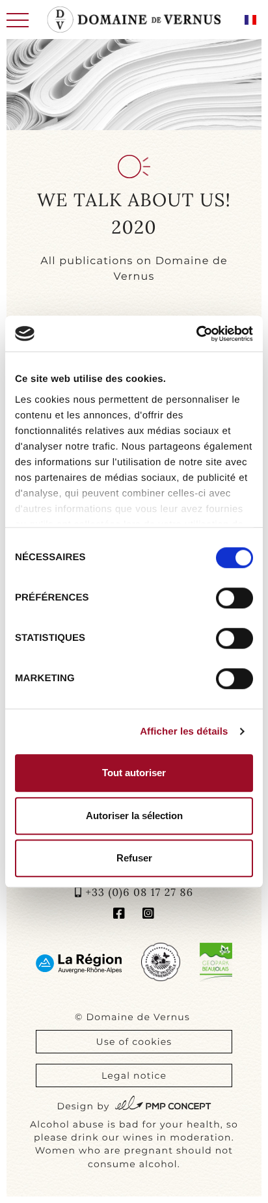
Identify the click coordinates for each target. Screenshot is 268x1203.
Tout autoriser (134, 772)
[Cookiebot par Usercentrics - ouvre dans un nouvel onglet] (196, 333)
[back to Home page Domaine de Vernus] (134, 20)
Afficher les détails (184, 731)
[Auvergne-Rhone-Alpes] (79, 963)
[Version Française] (250, 20)
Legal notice (134, 1075)
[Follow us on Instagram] (148, 914)
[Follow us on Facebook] (119, 914)
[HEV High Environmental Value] (160, 962)
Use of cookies (134, 1042)
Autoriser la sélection (134, 815)
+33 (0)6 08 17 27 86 (139, 892)
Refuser (134, 857)
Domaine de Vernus (138, 1017)
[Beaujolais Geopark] (216, 962)
